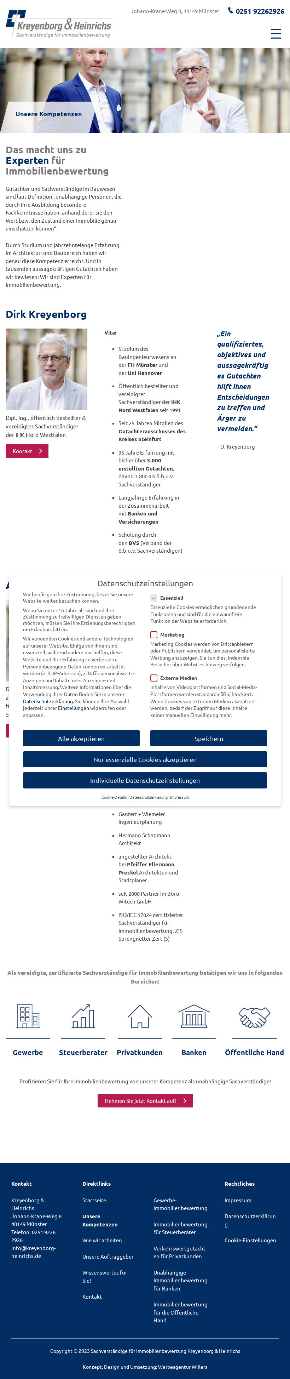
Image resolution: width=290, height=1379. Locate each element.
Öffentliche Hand (254, 1052)
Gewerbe (28, 1052)
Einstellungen (73, 708)
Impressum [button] (179, 797)
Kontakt (22, 451)
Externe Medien (178, 677)
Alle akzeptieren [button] (81, 738)
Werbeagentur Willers (182, 1366)
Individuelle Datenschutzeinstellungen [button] (145, 780)
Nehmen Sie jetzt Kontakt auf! (140, 1100)
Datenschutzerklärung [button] (148, 797)
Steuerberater (83, 1052)
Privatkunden (140, 1052)
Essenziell (171, 597)
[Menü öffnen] (275, 33)
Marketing (172, 634)
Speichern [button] (209, 738)
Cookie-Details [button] (114, 797)
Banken (194, 1052)
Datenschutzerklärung (48, 701)
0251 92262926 (260, 11)
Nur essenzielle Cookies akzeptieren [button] (145, 759)
